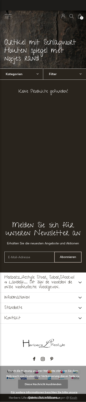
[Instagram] (43, 359)
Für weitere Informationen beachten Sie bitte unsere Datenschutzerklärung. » (44, 395)
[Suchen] (71, 16)
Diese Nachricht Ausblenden (43, 384)
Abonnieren (68, 257)
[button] (8, 16)
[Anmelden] (63, 16)
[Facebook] (34, 359)
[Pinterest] (51, 359)
